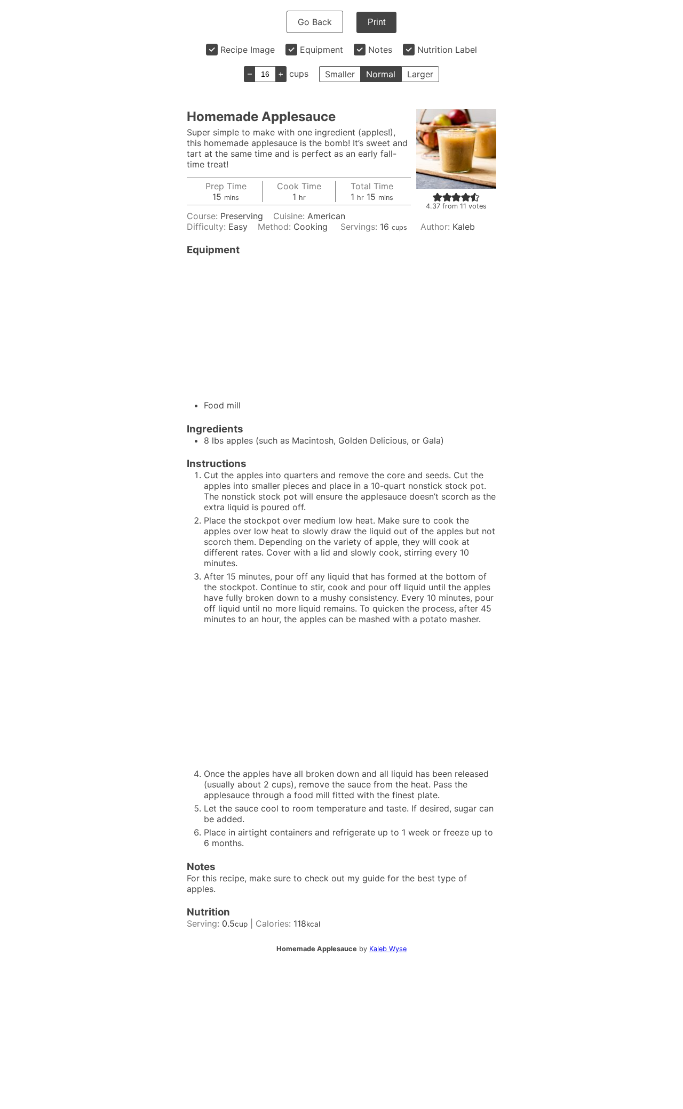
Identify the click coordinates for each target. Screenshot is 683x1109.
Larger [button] (420, 74)
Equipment (321, 49)
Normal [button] (380, 74)
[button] (437, 196)
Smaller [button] (340, 74)
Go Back (315, 22)
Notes (380, 49)
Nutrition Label (447, 49)
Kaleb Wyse (388, 949)
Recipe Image (247, 49)
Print (376, 22)
